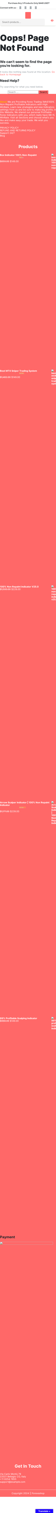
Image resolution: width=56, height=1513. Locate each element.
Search (41, 21)
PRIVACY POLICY (9, 127)
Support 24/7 (7, 133)
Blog (2, 135)
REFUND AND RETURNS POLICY (17, 130)
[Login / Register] (47, 22)
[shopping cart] (50, 22)
